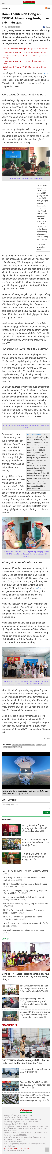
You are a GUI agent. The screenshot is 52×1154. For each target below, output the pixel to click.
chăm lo (39, 588)
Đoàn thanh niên (17, 745)
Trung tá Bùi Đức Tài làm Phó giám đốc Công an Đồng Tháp (34, 857)
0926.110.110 (14, 1148)
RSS (48, 8)
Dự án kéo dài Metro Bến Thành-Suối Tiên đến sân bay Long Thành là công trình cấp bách (34, 1098)
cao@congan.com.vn (15, 1141)
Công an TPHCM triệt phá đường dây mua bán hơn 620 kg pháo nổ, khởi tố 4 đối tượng (35, 1015)
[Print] (48, 27)
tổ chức (14, 747)
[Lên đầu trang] (47, 1149)
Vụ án (5, 939)
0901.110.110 (24, 1148)
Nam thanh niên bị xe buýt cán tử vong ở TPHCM (35, 1070)
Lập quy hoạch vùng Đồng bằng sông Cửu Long (23, 930)
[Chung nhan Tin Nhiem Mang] (14, 1150)
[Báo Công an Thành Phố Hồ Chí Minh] (29, 2)
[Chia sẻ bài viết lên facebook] (44, 27)
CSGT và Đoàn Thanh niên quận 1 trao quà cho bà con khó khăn (25, 49)
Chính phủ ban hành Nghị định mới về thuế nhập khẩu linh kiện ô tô (35, 842)
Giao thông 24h (10, 1025)
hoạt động (6, 747)
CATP (45, 73)
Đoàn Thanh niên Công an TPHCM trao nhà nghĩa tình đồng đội (25, 52)
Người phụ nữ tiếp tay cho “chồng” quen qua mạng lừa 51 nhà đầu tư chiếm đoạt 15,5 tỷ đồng (34, 1002)
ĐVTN (20, 747)
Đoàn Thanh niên (34, 435)
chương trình (40, 745)
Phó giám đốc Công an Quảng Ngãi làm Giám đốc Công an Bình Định (35, 828)
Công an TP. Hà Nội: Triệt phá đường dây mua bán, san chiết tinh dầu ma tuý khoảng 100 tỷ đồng (25, 977)
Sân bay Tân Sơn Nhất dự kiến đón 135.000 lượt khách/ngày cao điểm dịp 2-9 (35, 1085)
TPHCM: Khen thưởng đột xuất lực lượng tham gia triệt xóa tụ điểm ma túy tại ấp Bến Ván (34, 988)
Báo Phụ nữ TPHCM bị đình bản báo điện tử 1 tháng (25, 871)
